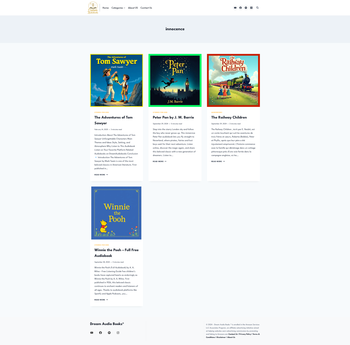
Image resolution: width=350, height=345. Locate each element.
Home (106, 7)
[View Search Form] (257, 7)
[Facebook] (240, 7)
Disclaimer (221, 337)
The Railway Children (229, 117)
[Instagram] (251, 7)
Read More (101, 175)
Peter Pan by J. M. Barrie (173, 117)
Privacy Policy (245, 334)
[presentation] (116, 80)
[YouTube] (235, 7)
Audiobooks (216, 112)
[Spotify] (246, 7)
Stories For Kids (101, 112)
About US (133, 7)
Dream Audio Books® (107, 324)
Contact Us (146, 7)
